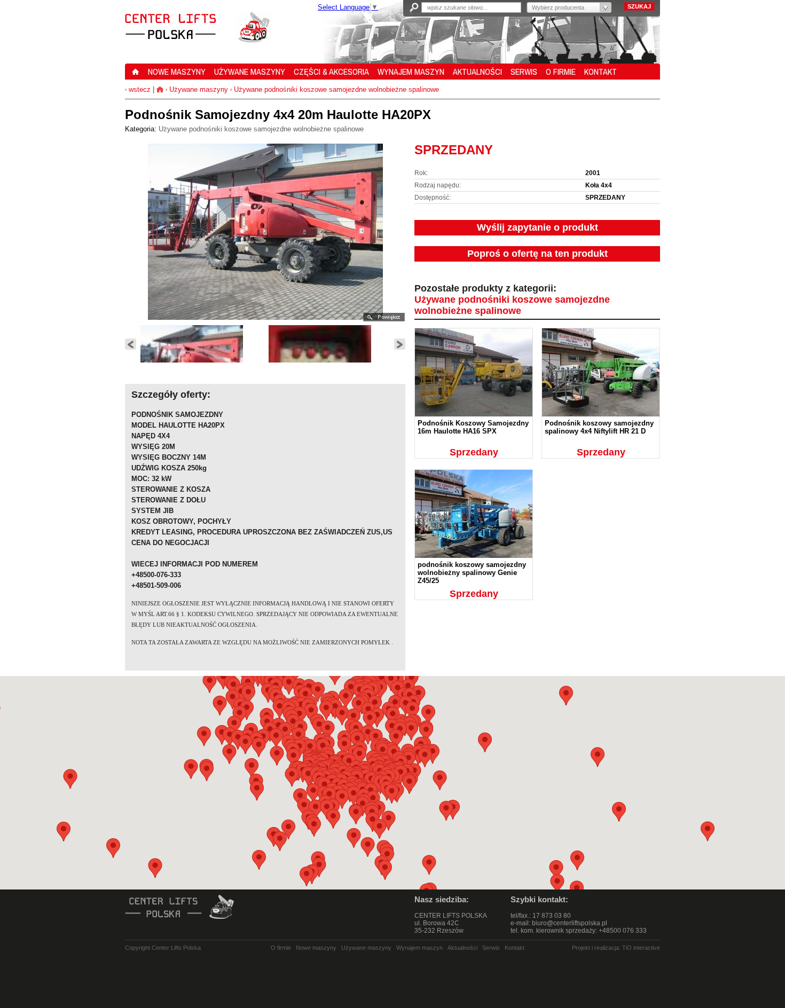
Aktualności (462, 947)
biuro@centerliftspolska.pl (569, 923)
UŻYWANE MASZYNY (249, 71)
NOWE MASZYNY (177, 71)
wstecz (139, 89)
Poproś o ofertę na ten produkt (537, 253)
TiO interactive (641, 947)
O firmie (281, 947)
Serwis (491, 947)
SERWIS (524, 71)
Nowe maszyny (316, 947)
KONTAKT (600, 71)
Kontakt (514, 947)
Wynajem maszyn (419, 947)
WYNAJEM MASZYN (411, 71)
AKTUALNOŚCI (477, 71)
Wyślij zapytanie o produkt (537, 227)
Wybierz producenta (558, 7)
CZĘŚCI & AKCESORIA (331, 71)
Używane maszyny (198, 89)
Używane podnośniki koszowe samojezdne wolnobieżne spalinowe (336, 89)
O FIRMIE (561, 71)
